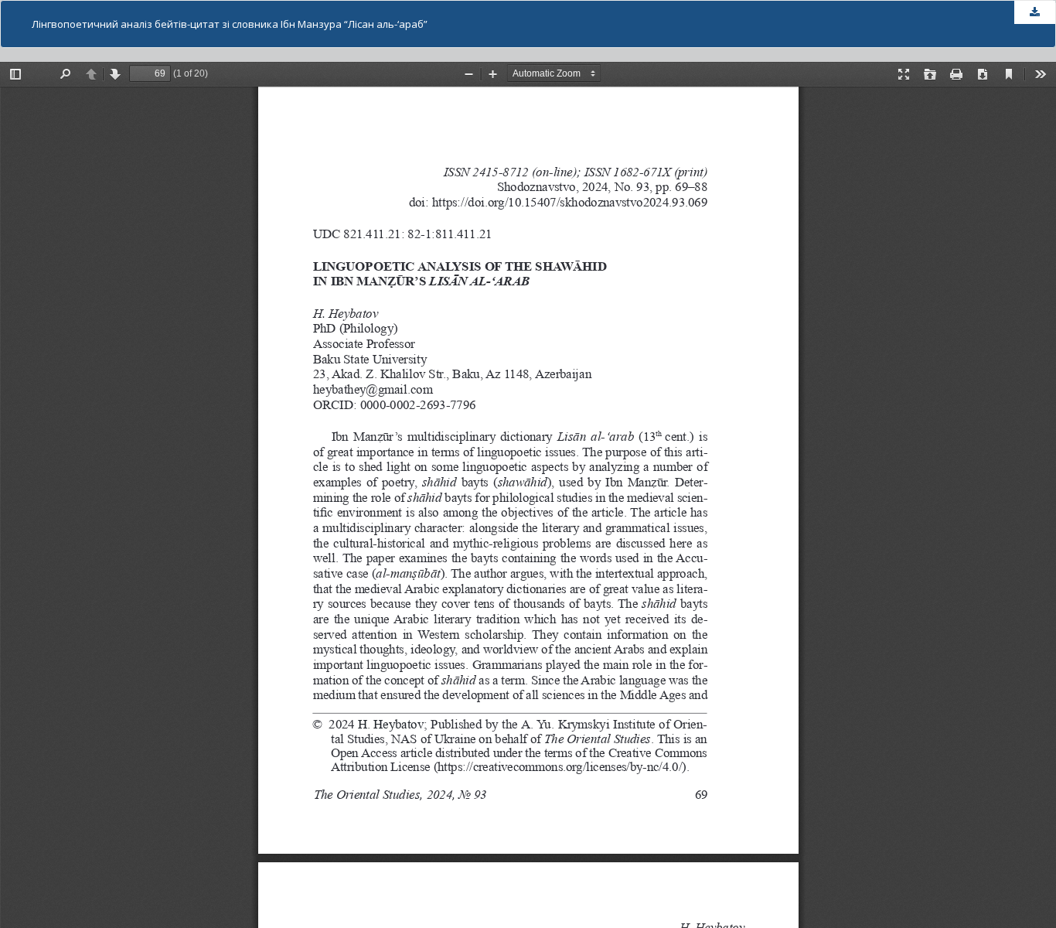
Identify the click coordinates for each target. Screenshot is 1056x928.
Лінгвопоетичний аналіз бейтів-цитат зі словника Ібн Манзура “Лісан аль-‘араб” (230, 24)
